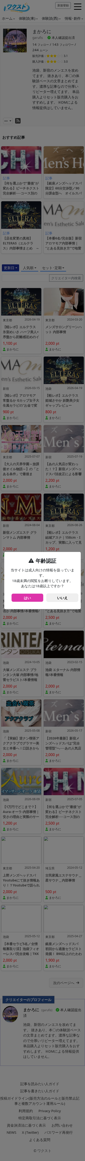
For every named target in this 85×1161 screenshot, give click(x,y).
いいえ (62, 597)
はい (27, 597)
